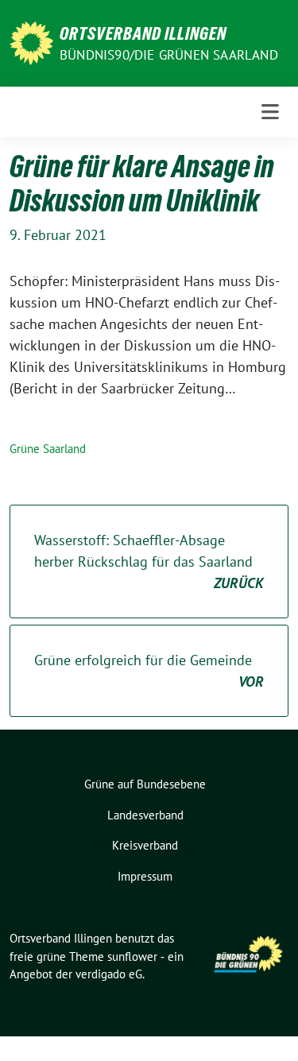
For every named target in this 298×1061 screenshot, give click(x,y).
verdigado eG (108, 974)
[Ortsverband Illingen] (31, 42)
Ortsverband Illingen (143, 33)
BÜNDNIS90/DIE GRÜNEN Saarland (169, 55)
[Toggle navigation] (270, 112)
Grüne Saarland (48, 448)
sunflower (132, 956)
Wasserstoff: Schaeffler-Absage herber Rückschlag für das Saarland (149, 561)
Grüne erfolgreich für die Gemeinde (149, 671)
